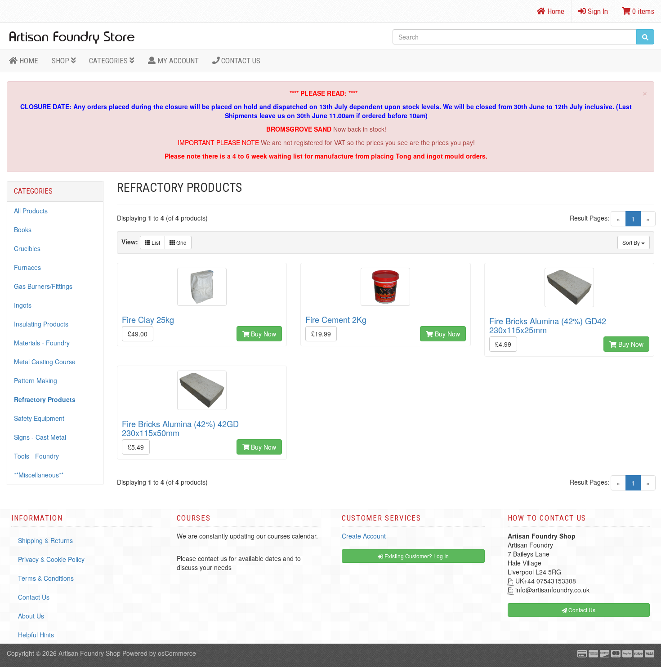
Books (22, 229)
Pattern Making (35, 380)
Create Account (364, 535)
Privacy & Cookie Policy (51, 559)
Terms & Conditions (46, 578)
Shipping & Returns (45, 540)
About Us (31, 615)
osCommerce (177, 653)
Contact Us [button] (581, 610)
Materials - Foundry (42, 342)
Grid (181, 242)
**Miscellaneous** (38, 474)
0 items (642, 11)
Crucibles (27, 248)
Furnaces (27, 267)
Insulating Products (41, 323)
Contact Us (239, 60)
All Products (31, 210)
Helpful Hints (36, 634)
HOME (28, 60)
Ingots (22, 304)
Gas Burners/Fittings (43, 286)
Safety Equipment (39, 418)
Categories (109, 60)
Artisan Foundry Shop (89, 653)
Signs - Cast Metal (40, 437)
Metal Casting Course (45, 361)
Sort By (631, 242)
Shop (61, 60)
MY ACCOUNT (177, 60)
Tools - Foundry (36, 455)
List (155, 242)
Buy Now (262, 333)
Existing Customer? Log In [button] (416, 556)
